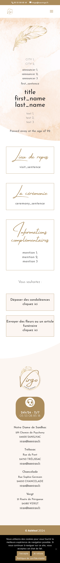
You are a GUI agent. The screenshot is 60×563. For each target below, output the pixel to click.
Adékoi (33, 530)
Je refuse (38, 553)
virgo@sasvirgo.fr (30, 441)
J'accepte (23, 553)
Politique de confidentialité (31, 558)
